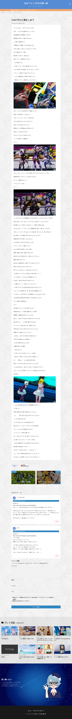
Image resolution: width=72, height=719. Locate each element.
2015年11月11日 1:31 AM (19, 500)
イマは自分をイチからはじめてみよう (62, 639)
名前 (13, 579)
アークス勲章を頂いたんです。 (61, 657)
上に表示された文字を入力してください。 (20, 600)
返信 (57, 521)
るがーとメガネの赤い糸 (36, 3)
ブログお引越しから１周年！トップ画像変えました (44, 657)
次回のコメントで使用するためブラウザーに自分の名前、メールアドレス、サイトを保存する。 (34, 597)
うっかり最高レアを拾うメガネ (26, 638)
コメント (14, 565)
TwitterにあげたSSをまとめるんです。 (27, 657)
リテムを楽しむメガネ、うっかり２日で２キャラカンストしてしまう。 (44, 640)
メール (13, 585)
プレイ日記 (9, 12)
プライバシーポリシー (38, 6)
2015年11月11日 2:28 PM (19, 531)
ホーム (29, 6)
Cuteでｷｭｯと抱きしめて (18, 12)
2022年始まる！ (5, 638)
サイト (12, 591)
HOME (4, 12)
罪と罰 (3, 657)
